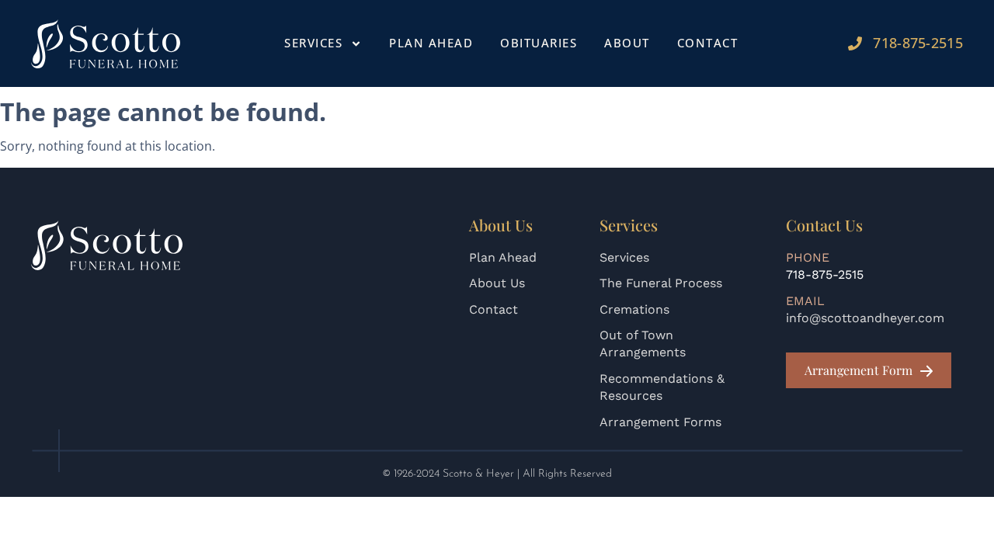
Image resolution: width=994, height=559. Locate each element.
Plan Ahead (431, 42)
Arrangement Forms (660, 422)
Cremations (634, 309)
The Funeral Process (661, 283)
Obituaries (538, 42)
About (627, 42)
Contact (708, 42)
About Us (497, 283)
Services (624, 257)
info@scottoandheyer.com (865, 318)
